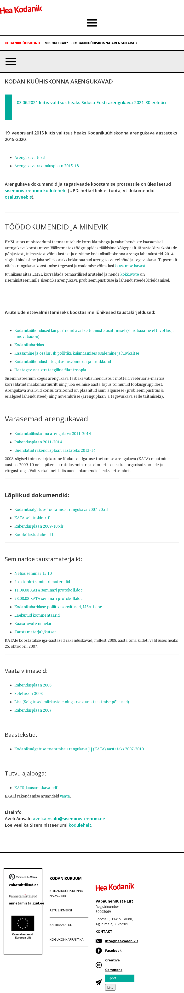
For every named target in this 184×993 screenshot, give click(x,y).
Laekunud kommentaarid (37, 615)
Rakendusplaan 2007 (33, 710)
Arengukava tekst (30, 157)
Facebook (113, 950)
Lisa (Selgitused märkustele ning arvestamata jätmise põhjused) (71, 701)
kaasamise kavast (130, 265)
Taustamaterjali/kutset (35, 632)
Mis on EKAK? (56, 43)
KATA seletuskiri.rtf (31, 517)
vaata (65, 796)
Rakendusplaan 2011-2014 (38, 442)
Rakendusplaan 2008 (33, 685)
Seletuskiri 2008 (28, 693)
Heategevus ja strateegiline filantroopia (50, 370)
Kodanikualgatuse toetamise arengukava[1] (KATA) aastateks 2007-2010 (79, 749)
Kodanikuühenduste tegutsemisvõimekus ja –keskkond (63, 361)
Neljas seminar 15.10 (33, 573)
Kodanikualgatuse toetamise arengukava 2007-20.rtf (61, 509)
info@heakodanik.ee (123, 941)
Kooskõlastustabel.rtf (33, 534)
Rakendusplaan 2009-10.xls (38, 526)
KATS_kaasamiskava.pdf (35, 787)
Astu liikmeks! (61, 910)
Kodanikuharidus (29, 344)
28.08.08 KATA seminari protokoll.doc (48, 598)
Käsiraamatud (61, 925)
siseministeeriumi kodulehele (36, 190)
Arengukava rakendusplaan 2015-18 (46, 165)
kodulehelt (80, 825)
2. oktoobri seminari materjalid (42, 581)
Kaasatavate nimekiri (33, 623)
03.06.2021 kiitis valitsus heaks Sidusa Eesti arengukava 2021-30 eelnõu (91, 102)
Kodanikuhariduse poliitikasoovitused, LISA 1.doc (58, 606)
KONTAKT (104, 931)
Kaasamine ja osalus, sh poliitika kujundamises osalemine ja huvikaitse (77, 353)
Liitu (110, 987)
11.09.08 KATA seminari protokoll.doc (48, 590)
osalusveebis (18, 197)
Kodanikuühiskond (22, 43)
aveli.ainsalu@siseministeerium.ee (69, 818)
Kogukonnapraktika (66, 939)
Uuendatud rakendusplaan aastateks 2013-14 (54, 450)
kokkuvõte (130, 274)
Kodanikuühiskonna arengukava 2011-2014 (52, 433)
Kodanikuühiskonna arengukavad (105, 43)
